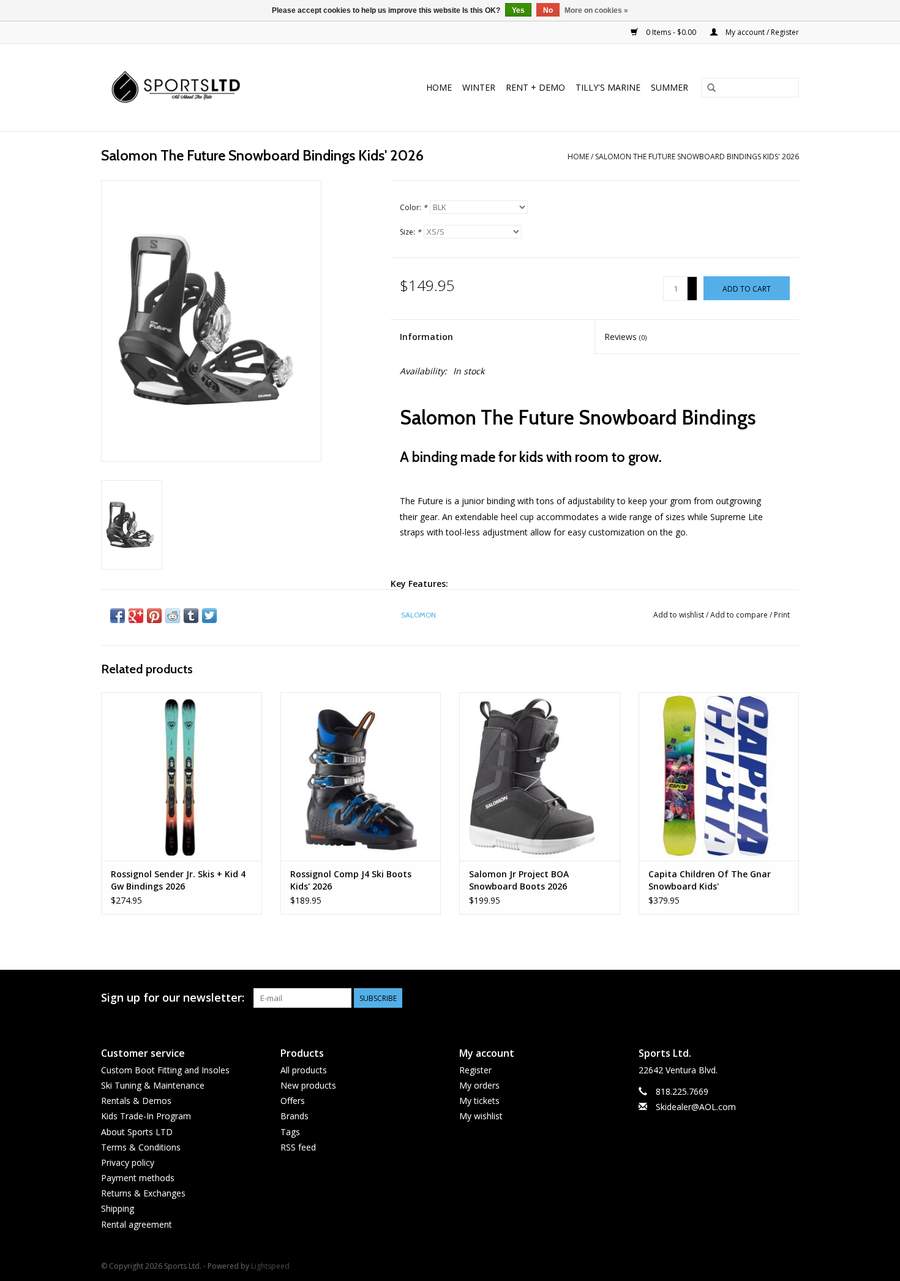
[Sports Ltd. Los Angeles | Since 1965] (200, 87)
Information (426, 336)
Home (439, 87)
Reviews (625, 336)
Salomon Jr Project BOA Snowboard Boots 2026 (519, 880)
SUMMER (669, 87)
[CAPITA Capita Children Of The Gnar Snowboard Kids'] (719, 776)
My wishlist (481, 1116)
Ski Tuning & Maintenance (152, 1085)
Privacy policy (127, 1162)
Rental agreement (136, 1224)
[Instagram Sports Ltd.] (789, 998)
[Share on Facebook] (117, 615)
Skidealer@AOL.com (696, 1107)
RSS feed (298, 1147)
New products (308, 1085)
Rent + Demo (535, 87)
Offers (292, 1100)
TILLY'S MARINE (608, 87)
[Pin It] (154, 615)
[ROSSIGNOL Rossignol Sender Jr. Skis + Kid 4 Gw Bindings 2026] (181, 776)
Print (782, 615)
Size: (410, 232)
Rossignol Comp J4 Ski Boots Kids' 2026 (350, 880)
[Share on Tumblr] (191, 615)
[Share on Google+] (136, 615)
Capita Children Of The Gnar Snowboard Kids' (709, 880)
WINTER (478, 87)
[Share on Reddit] (172, 615)
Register (475, 1070)
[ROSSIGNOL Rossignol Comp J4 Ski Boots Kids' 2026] (360, 776)
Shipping (117, 1208)
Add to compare (740, 615)
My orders (479, 1085)
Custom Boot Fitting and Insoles (165, 1070)
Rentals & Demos (136, 1100)
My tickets (479, 1100)
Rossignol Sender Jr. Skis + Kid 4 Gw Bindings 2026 (178, 880)
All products (303, 1070)
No (548, 10)
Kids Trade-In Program (146, 1116)
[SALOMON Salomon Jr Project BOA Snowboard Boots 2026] (539, 776)
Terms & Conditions (141, 1147)
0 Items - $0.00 (671, 32)
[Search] (711, 88)
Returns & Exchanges (143, 1193)
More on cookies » (596, 10)
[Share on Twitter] (209, 615)
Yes (518, 10)
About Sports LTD (137, 1132)
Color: (413, 207)
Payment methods (137, 1178)
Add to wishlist (678, 615)
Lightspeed (270, 1266)
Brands (294, 1116)
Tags (290, 1132)
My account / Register (761, 32)
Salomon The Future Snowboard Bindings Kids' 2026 (697, 156)
